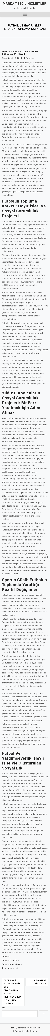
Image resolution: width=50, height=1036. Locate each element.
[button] (25, 14)
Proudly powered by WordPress (25, 1028)
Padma (18, 1031)
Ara (3, 1008)
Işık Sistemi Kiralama (39, 982)
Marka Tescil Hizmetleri (25, 4)
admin (32, 58)
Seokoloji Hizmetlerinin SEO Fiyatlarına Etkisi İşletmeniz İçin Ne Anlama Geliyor (13, 992)
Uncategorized (11, 968)
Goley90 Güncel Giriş (12, 964)
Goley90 (6, 956)
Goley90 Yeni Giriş (10, 960)
